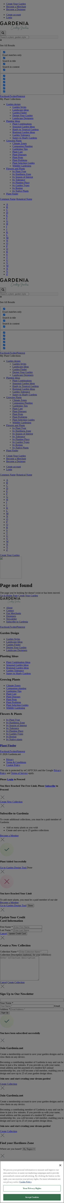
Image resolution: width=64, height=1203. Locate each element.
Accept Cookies (32, 1197)
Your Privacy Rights (32, 1188)
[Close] (60, 1165)
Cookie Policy (25, 1182)
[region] (32, 1182)
